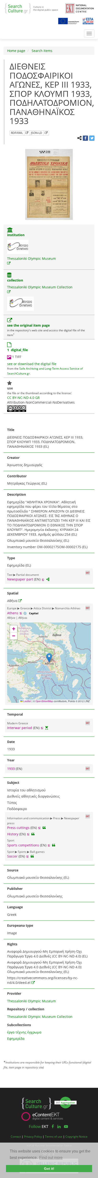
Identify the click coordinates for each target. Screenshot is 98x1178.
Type (11, 558)
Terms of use (53, 1136)
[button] (49, 658)
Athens (12, 613)
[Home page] (33, 8)
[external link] (8, 263)
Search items (41, 50)
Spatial (12, 593)
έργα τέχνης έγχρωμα (24, 1032)
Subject (13, 782)
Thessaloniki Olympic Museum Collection (40, 287)
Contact (16, 1136)
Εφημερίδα (15, 1038)
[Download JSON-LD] (46, 133)
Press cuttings (18, 827)
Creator (13, 457)
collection (15, 280)
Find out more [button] (51, 1158)
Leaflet (27, 701)
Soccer (12, 856)
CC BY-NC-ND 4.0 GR (23, 397)
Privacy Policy (33, 1136)
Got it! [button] (49, 1168)
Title (10, 429)
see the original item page (28, 325)
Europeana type (20, 925)
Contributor (17, 476)
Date (11, 741)
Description (16, 494)
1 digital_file (17, 350)
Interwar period (19, 728)
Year (11, 760)
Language (15, 907)
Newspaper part (20, 579)
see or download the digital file (31, 364)
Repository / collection (25, 1009)
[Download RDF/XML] (27, 133)
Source (12, 870)
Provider (14, 993)
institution (15, 235)
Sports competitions (23, 845)
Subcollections (19, 1025)
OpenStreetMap (44, 701)
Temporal (15, 714)
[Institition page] (10, 230)
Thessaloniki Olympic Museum (31, 258)
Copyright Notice (76, 1136)
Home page (16, 50)
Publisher (15, 888)
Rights (12, 944)
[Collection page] (9, 275)
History (12, 834)
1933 (11, 768)
